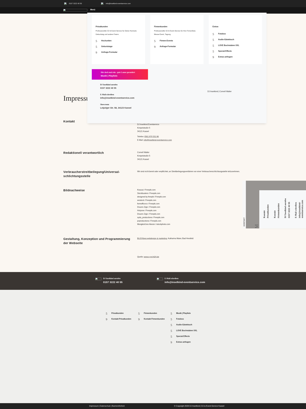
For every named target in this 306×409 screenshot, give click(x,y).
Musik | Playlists (109, 76)
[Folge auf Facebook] (232, 3)
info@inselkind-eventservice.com (117, 98)
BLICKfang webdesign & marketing (152, 238)
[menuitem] (165, 9)
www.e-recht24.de (151, 257)
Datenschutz (105, 406)
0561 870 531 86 (151, 137)
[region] (153, 385)
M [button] (256, 226)
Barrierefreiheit (118, 406)
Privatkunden (268, 211)
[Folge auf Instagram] (225, 3)
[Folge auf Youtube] (239, 3)
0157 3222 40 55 (108, 88)
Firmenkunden (278, 210)
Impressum (93, 406)
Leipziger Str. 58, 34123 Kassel (115, 108)
